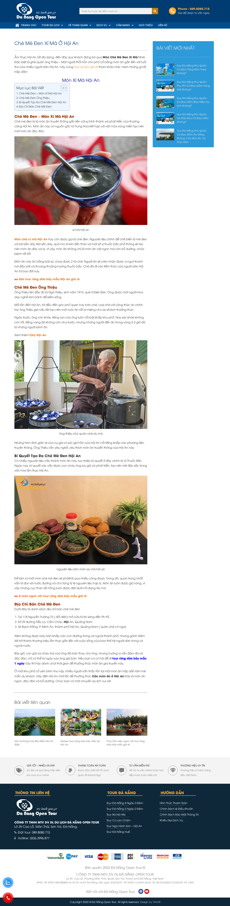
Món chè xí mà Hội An (30, 239)
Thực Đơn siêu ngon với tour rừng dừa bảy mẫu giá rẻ (126, 742)
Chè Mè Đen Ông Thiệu (34, 97)
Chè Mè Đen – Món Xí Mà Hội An (40, 93)
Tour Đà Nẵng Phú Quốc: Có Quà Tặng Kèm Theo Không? (192, 69)
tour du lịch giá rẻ (86, 67)
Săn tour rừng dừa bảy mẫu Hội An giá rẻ (49, 279)
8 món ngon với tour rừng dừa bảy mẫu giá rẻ (53, 596)
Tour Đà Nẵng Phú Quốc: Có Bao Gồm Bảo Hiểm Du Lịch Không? (193, 101)
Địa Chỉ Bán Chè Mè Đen (35, 106)
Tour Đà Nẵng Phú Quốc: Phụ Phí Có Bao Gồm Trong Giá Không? (193, 85)
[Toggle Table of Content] (62, 88)
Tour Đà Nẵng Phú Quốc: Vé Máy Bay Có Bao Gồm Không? (193, 117)
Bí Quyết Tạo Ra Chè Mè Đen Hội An (42, 102)
